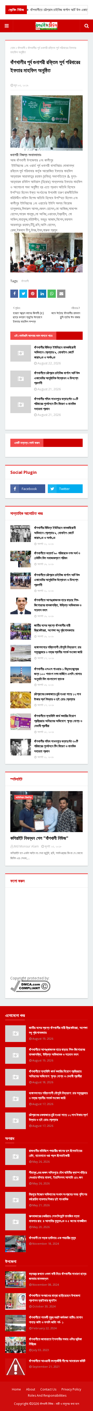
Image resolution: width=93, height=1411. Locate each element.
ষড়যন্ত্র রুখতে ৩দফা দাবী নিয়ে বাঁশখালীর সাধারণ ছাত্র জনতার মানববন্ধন (57, 1276)
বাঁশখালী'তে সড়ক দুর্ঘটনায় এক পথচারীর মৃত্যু (52, 1237)
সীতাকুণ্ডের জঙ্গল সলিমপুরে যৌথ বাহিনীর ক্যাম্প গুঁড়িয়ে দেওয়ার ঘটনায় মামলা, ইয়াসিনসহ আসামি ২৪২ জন (58, 1175)
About (30, 1389)
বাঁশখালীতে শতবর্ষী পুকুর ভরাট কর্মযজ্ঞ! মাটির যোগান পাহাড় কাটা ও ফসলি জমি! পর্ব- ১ (56, 1320)
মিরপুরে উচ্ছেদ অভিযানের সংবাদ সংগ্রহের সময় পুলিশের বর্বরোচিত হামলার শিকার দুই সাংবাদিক (58, 1197)
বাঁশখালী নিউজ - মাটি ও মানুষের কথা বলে (59, 1404)
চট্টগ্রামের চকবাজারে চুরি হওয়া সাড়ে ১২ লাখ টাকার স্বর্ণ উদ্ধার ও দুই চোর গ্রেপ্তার (57, 696)
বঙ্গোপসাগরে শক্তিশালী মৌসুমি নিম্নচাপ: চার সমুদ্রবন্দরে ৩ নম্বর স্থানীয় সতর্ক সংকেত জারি (58, 650)
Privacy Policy (71, 1389)
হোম (12, 48)
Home (16, 1389)
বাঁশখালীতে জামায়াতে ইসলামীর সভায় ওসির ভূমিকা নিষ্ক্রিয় (55, 1341)
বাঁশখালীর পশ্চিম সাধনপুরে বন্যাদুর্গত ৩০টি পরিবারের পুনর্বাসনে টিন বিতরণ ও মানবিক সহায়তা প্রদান (56, 403)
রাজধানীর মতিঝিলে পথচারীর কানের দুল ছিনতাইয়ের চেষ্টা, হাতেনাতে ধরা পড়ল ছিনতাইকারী (55, 1153)
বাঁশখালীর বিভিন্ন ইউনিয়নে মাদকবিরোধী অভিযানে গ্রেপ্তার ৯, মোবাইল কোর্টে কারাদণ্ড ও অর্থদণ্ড (55, 352)
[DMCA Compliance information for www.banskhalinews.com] (30, 990)
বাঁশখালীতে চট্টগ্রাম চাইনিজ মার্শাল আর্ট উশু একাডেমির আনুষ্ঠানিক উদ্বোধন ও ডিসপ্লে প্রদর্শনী (57, 378)
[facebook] (27, 488)
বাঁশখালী (21, 48)
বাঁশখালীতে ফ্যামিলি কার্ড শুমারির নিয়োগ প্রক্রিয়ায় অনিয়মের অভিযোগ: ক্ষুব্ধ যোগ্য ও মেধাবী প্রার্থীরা (58, 720)
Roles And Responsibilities (47, 1395)
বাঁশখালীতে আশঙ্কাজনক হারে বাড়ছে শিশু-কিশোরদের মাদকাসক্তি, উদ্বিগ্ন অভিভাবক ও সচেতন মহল (57, 605)
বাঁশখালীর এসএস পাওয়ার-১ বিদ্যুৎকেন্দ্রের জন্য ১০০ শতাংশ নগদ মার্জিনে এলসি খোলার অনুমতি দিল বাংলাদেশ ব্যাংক (58, 674)
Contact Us (48, 1389)
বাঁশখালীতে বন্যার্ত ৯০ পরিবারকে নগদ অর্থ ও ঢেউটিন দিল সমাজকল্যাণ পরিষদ (57, 555)
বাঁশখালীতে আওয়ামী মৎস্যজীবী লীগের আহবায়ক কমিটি (57, 1360)
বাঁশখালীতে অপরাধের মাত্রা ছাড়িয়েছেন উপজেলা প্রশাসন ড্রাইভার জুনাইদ (54, 1298)
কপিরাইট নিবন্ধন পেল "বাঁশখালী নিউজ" (39, 838)
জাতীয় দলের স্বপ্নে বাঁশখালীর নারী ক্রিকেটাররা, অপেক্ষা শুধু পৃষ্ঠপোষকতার (54, 628)
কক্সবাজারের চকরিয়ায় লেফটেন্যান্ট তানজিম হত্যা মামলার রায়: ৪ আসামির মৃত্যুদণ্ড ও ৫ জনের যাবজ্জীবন (58, 1218)
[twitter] (65, 488)
